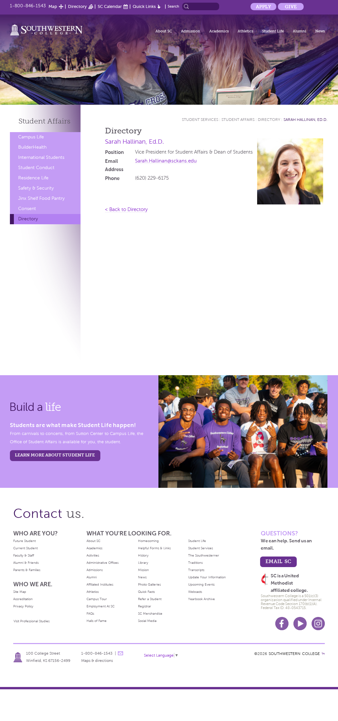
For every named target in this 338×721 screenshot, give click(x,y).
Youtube (300, 623)
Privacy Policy (23, 606)
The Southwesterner (203, 555)
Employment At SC (100, 606)
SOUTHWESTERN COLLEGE (294, 653)
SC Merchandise (150, 613)
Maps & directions (97, 660)
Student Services (200, 119)
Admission (190, 31)
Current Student (25, 548)
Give (291, 6)
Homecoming (148, 541)
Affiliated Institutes (99, 584)
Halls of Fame (96, 621)
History (143, 555)
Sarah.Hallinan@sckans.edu (166, 160)
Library (143, 562)
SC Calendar (110, 6)
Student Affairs (237, 119)
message (120, 653)
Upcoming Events (201, 584)
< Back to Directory (126, 209)
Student (44, 121)
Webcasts (195, 592)
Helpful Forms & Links (154, 548)
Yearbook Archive (201, 599)
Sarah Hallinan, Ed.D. (305, 119)
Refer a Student (149, 599)
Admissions (94, 570)
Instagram (318, 623)
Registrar (144, 606)
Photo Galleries (149, 584)
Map (53, 6)
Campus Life (31, 136)
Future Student (24, 541)
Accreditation (23, 599)
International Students (41, 157)
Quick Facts (146, 592)
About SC (163, 31)
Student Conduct (36, 167)
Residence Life (33, 177)
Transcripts (196, 570)
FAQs (90, 613)
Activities (92, 555)
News (320, 31)
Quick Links (144, 6)
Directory (77, 6)
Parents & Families (26, 570)
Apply (263, 6)
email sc (278, 561)
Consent (27, 208)
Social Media (147, 621)
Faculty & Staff (23, 555)
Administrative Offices (102, 562)
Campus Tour (96, 599)
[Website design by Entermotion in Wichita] (323, 653)
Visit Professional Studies (32, 621)
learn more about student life (55, 454)
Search (173, 6)
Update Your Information (207, 577)
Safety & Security (36, 188)
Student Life (273, 31)
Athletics (245, 31)
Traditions (195, 562)
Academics (219, 31)
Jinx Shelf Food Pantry (41, 198)
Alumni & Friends (26, 562)
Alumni (299, 31)
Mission (143, 570)
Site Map (19, 592)
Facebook (281, 623)
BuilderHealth (32, 147)
